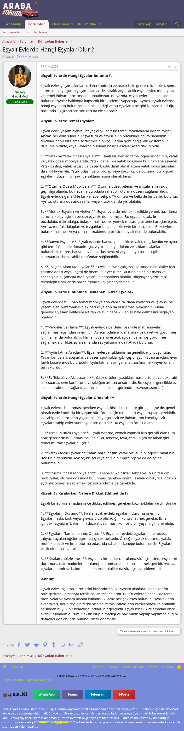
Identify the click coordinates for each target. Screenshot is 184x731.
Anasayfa (13, 24)
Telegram (98, 694)
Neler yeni (60, 24)
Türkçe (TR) (14, 667)
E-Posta (124, 694)
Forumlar (36, 24)
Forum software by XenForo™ (92, 675)
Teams (73, 694)
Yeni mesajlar (11, 32)
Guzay (10, 56)
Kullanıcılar (87, 24)
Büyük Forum (13, 680)
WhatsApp (47, 694)
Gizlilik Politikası (133, 667)
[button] (72, 24)
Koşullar (112, 667)
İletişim (98, 667)
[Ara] (177, 24)
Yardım (152, 667)
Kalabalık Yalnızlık (38, 680)
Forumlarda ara (36, 32)
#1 (176, 66)
